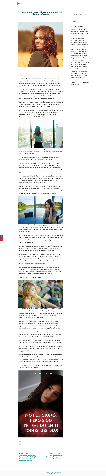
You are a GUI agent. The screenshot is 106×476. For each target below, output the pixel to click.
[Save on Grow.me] (1, 242)
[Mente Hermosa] (22, 4)
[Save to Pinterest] (1, 239)
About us (54, 472)
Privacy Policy (48, 472)
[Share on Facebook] (1, 236)
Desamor (20, 444)
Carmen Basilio (27, 441)
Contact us (58, 472)
